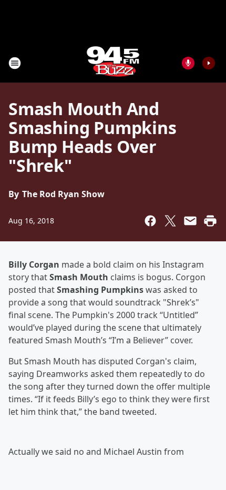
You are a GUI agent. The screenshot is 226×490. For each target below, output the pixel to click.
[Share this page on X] (170, 220)
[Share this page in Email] (190, 220)
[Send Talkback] (188, 63)
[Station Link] (113, 63)
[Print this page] (210, 220)
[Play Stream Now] (208, 63)
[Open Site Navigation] (14, 63)
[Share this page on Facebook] (150, 220)
